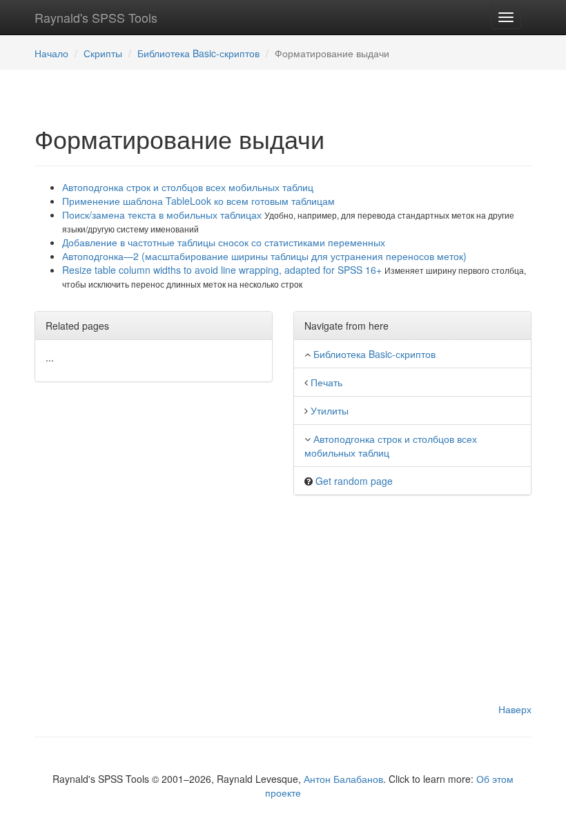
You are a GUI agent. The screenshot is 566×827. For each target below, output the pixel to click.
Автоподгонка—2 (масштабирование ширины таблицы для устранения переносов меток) (264, 256)
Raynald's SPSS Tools (96, 17)
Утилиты (330, 410)
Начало (51, 53)
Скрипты (103, 53)
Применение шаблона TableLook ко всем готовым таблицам (198, 201)
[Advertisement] (283, 605)
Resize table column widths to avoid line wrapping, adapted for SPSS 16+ (223, 270)
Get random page (354, 481)
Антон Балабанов (343, 779)
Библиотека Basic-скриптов (198, 53)
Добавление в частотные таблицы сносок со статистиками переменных (223, 242)
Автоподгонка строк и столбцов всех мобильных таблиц (187, 187)
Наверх (514, 709)
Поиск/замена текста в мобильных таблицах (163, 214)
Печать (326, 382)
